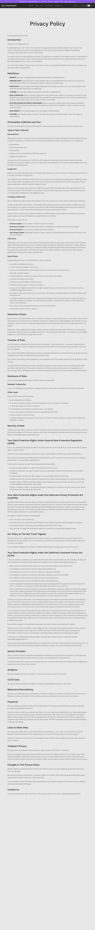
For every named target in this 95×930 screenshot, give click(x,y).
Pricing (31, 5)
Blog (37, 5)
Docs (41, 5)
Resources (58, 5)
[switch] (88, 5)
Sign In (75, 5)
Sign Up (83, 5)
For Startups (49, 5)
